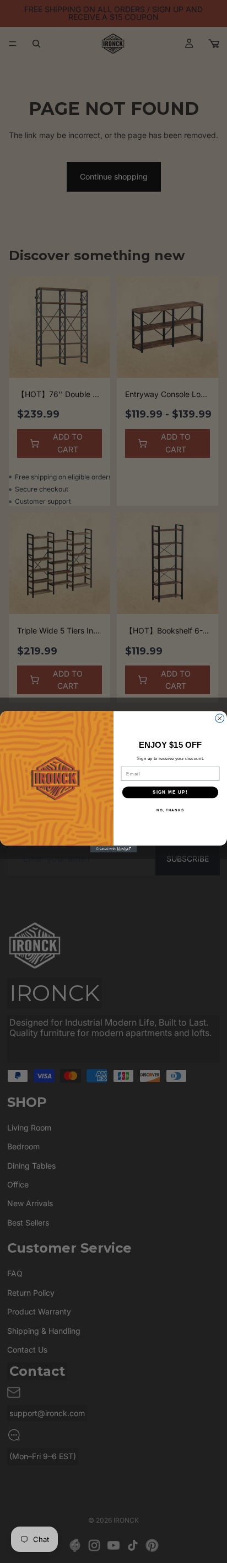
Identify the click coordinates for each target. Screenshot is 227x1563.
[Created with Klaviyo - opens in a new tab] (113, 848)
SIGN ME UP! (170, 792)
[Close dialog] (219, 718)
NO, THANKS (170, 810)
